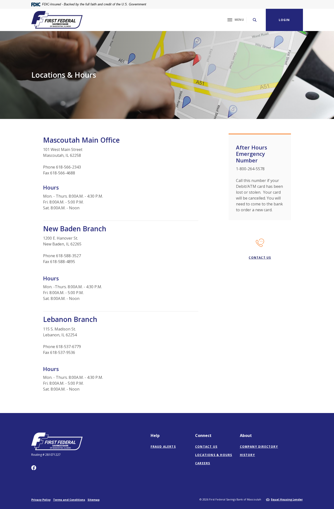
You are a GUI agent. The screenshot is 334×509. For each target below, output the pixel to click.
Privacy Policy (41, 499)
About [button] (246, 435)
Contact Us (260, 257)
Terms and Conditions (69, 499)
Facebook (33, 467)
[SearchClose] (254, 20)
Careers (202, 463)
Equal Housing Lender (287, 499)
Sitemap (94, 499)
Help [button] (155, 435)
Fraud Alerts (163, 447)
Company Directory (259, 447)
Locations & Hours (213, 455)
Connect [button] (203, 435)
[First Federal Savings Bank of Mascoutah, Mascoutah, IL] (57, 20)
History (247, 455)
